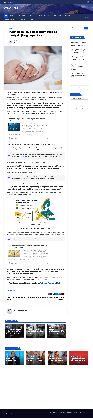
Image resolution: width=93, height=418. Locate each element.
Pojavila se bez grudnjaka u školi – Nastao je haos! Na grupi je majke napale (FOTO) (79, 51)
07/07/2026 (31, 363)
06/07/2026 (53, 363)
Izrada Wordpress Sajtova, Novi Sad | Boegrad (13, 414)
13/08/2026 (10, 363)
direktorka (24, 156)
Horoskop (57, 15)
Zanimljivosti (9, 19)
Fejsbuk (43, 283)
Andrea (14, 158)
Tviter (59, 283)
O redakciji (21, 19)
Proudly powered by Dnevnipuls (10, 413)
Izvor (8, 290)
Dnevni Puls (11, 7)
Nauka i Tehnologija (44, 15)
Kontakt (31, 19)
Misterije (68, 15)
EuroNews (12, 290)
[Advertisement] (46, 378)
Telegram (52, 283)
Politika (12, 15)
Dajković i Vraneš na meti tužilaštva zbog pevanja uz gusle (78, 75)
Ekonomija (22, 15)
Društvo (32, 15)
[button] (85, 17)
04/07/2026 (74, 363)
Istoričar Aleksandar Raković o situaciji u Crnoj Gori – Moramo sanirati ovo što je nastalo (79, 44)
